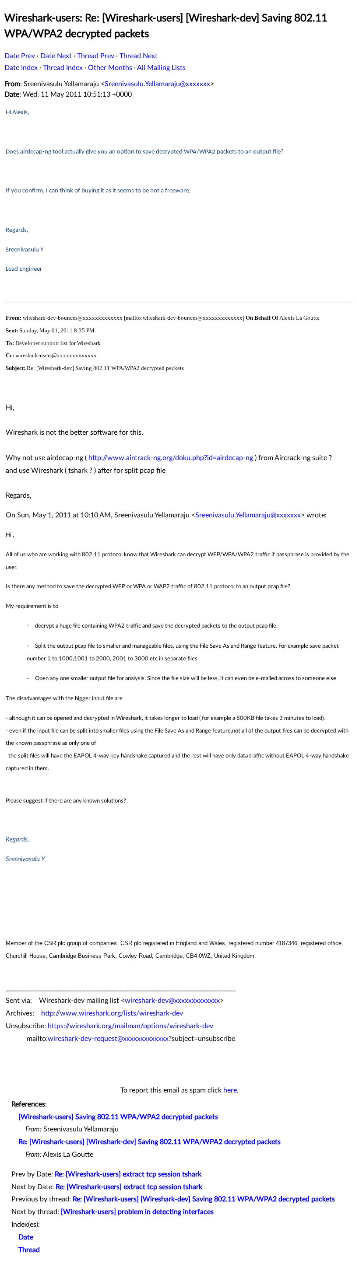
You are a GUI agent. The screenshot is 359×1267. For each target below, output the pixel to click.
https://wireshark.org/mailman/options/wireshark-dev (130, 1026)
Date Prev (19, 55)
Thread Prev (95, 55)
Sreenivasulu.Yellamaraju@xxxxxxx (157, 83)
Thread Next (139, 55)
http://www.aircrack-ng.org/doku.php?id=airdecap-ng (170, 457)
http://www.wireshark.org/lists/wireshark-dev (112, 1013)
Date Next (56, 55)
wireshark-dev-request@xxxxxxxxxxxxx (108, 1038)
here (230, 1090)
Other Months (110, 67)
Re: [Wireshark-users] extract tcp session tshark (128, 1174)
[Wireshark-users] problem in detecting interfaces (137, 1211)
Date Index (21, 67)
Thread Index (63, 67)
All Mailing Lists (161, 67)
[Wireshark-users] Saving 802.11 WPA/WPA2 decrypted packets (118, 1116)
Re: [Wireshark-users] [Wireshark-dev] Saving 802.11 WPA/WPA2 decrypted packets (149, 1141)
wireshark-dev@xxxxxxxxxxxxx (172, 1000)
